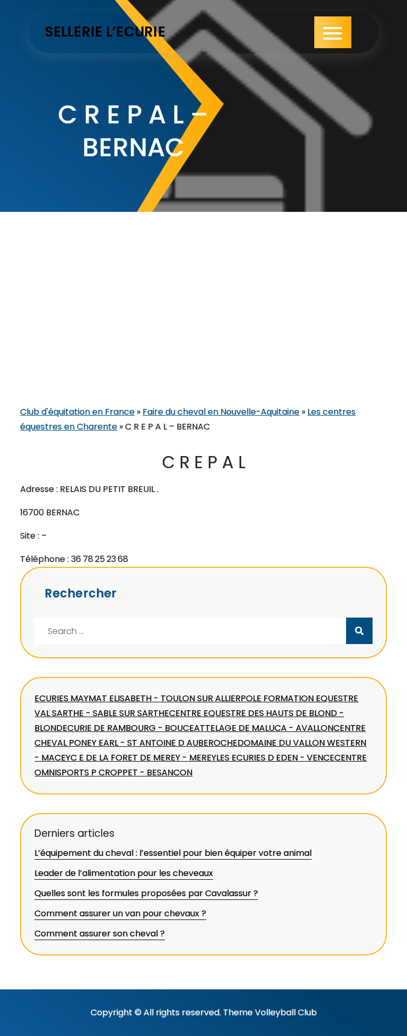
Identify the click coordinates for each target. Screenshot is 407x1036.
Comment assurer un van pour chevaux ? (120, 913)
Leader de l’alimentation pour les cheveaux (123, 873)
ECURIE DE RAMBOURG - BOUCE (128, 728)
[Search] (359, 631)
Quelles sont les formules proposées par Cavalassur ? (146, 893)
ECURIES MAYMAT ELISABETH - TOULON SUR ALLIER (137, 698)
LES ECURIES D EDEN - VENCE (275, 758)
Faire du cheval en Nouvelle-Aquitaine (221, 412)
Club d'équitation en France (77, 412)
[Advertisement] (204, 325)
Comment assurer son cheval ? (99, 933)
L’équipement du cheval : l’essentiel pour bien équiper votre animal (173, 853)
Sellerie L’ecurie (105, 31)
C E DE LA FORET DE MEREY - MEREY (143, 758)
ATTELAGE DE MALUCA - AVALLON (263, 728)
